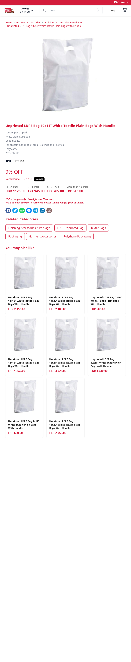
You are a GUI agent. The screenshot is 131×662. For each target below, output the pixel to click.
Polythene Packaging (77, 236)
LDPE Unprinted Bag (70, 228)
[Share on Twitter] (15, 210)
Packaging (15, 236)
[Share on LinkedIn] (42, 210)
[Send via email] (49, 210)
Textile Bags (98, 228)
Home (8, 22)
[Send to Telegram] (36, 210)
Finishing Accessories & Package (63, 22)
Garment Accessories (28, 22)
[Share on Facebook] (8, 210)
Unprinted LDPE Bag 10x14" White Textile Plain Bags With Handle (44, 26)
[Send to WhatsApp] (22, 210)
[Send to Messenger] (29, 210)
